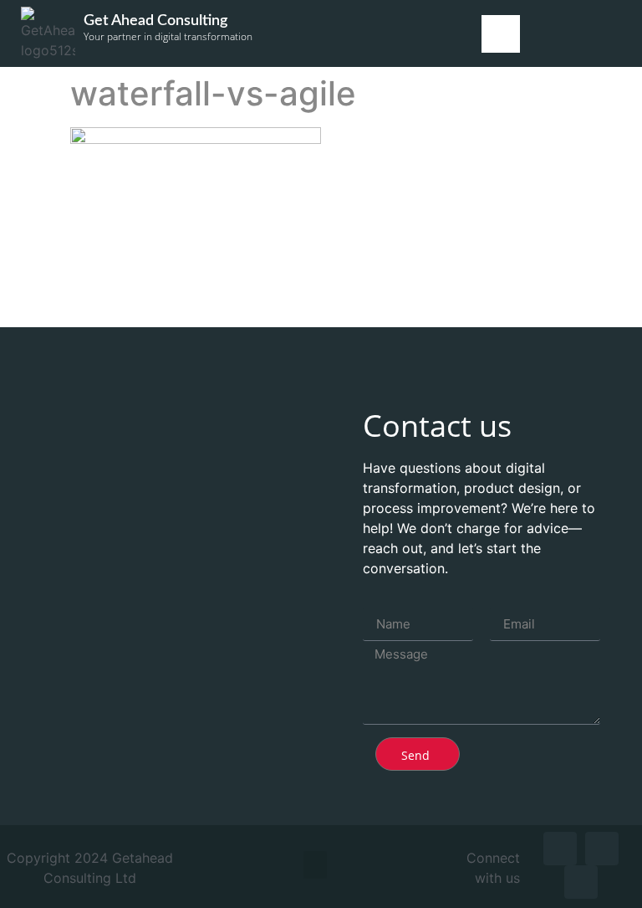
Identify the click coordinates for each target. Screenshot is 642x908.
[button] (501, 34)
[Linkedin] (560, 848)
